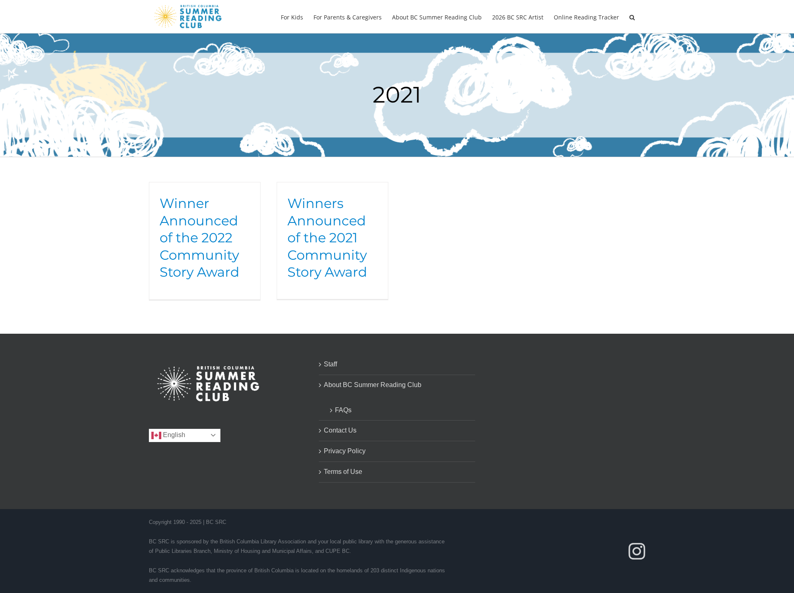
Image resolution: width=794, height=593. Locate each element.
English (173, 434)
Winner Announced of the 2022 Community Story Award (199, 237)
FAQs (343, 410)
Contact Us (340, 430)
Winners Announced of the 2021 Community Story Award (327, 237)
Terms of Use (343, 471)
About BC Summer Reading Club (372, 384)
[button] (632, 16)
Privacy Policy (345, 450)
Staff (330, 364)
